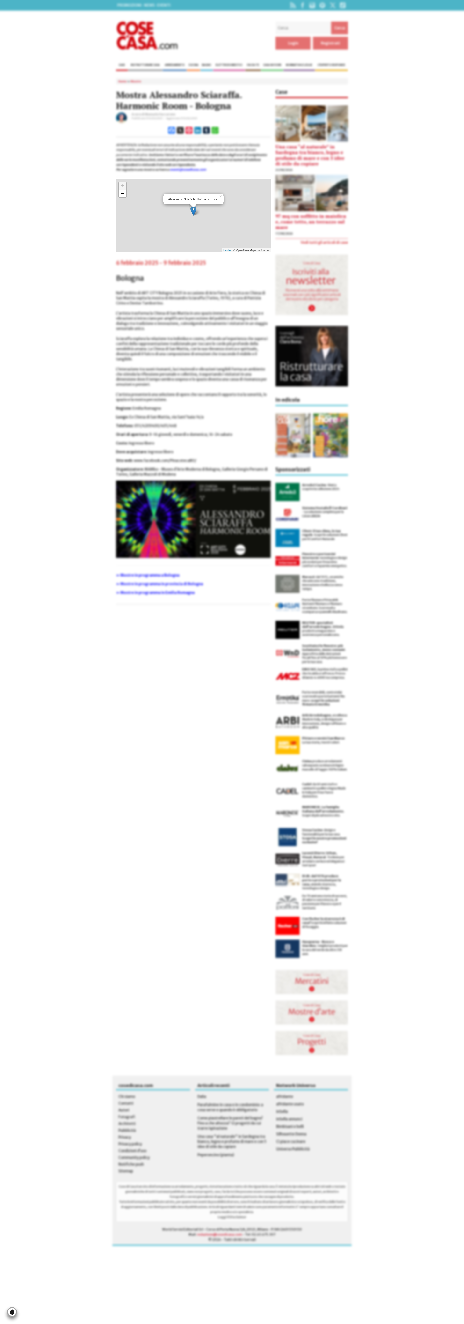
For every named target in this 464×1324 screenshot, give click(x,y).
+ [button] (122, 186)
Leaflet (227, 250)
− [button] (122, 193)
